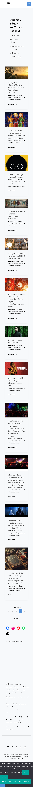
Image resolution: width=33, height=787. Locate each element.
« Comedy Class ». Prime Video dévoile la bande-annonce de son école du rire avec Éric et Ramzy (16, 480)
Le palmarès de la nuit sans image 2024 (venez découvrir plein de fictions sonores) (15, 578)
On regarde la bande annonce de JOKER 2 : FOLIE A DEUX (16, 256)
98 (19, 615)
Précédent (16, 607)
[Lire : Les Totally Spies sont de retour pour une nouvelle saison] (16, 119)
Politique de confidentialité (16, 758)
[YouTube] (25, 747)
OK (25, 772)
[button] (24, 4)
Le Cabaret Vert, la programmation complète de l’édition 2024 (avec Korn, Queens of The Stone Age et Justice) (16, 428)
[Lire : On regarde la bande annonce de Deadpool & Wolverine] (16, 203)
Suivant (16, 619)
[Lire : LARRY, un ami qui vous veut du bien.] (16, 163)
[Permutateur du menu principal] (29, 4)
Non (4, 777)
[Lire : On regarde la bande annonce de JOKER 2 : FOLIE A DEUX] (16, 244)
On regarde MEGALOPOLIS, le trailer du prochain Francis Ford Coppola (16, 87)
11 (24, 611)
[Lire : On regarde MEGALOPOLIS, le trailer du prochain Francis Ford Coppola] (16, 73)
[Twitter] (8, 747)
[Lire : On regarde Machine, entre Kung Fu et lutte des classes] (16, 368)
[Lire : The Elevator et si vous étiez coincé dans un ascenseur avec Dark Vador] (16, 510)
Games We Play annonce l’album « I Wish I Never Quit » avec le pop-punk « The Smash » (17, 690)
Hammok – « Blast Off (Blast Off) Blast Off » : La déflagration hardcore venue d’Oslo (17, 720)
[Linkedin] (12, 747)
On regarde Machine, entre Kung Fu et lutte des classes (16, 380)
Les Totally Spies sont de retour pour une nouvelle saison (16, 133)
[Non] (2, 785)
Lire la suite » (12, 104)
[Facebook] (21, 747)
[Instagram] (16, 747)
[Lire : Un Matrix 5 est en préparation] (16, 331)
